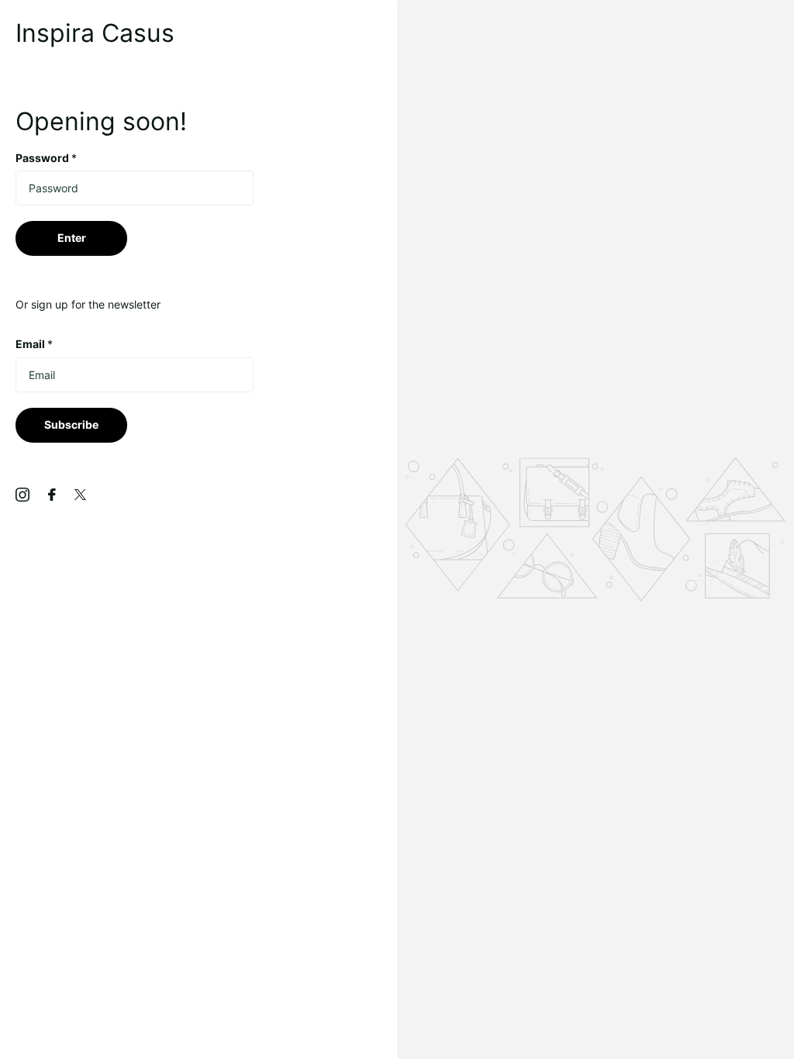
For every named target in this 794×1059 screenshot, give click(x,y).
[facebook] (52, 494)
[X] (80, 494)
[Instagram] (22, 495)
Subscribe (71, 424)
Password (46, 157)
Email (34, 343)
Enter (71, 237)
